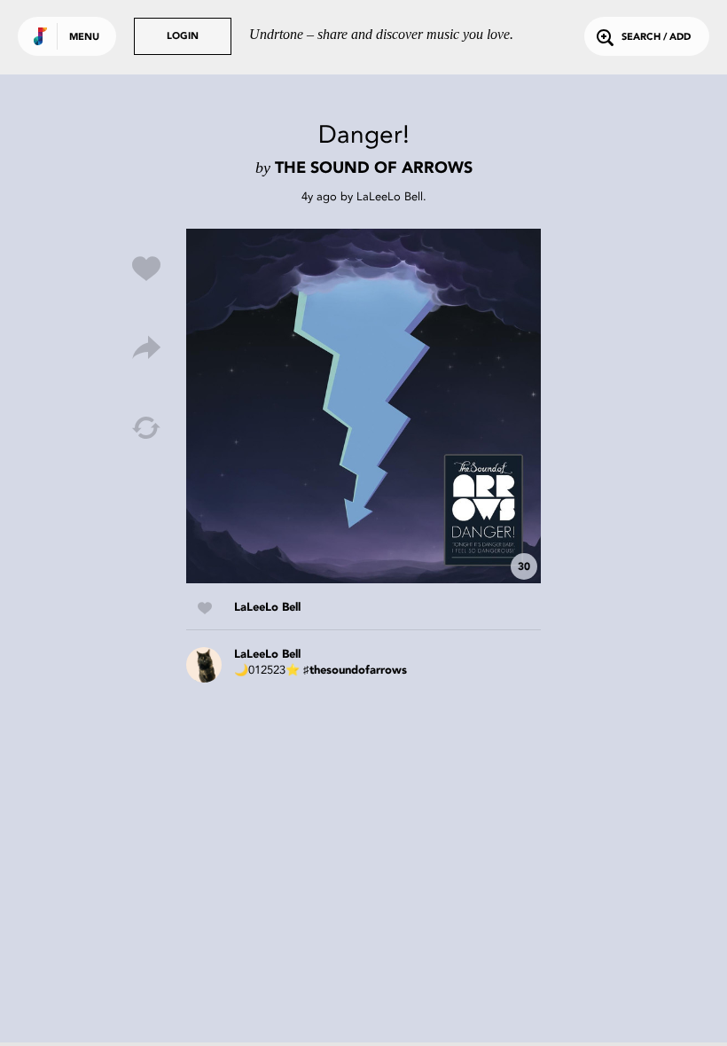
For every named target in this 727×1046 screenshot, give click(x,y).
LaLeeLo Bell (389, 196)
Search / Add (656, 38)
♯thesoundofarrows (355, 670)
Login (183, 37)
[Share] (146, 348)
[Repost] (146, 428)
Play (363, 406)
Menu (84, 38)
